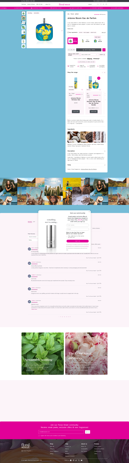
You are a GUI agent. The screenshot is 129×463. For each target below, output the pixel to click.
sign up (77, 241)
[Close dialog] (89, 212)
